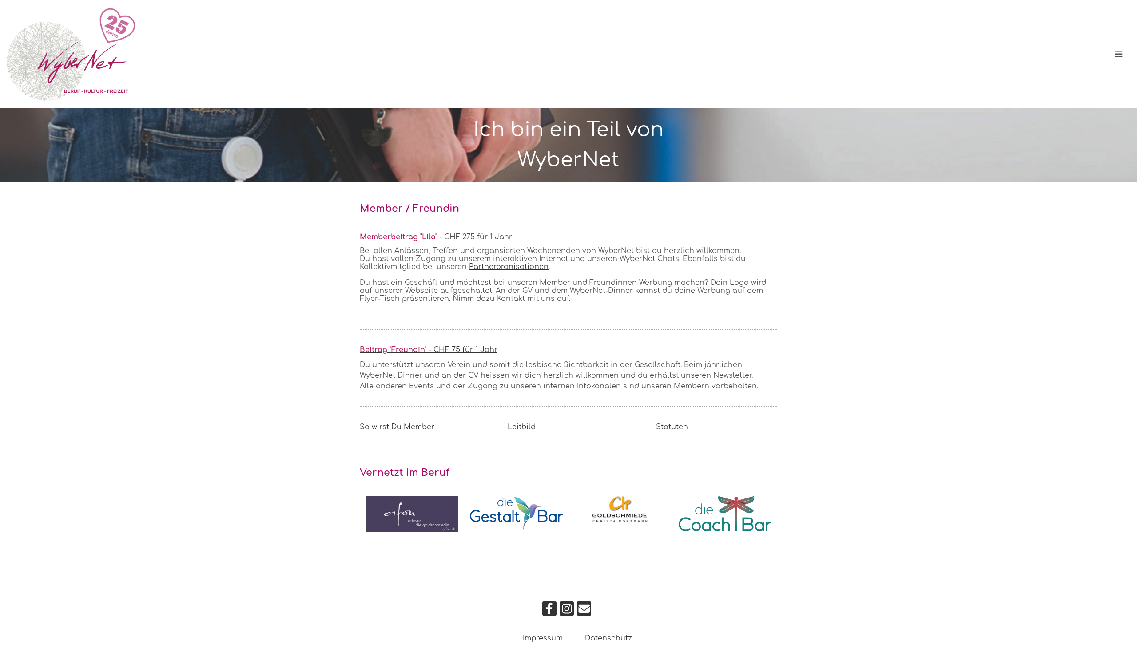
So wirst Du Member (397, 427)
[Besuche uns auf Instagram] (567, 611)
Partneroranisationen (509, 267)
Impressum (544, 638)
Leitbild (522, 427)
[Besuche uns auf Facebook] (549, 611)
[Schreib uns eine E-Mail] (584, 611)
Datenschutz (608, 638)
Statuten (672, 427)
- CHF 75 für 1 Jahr (428, 350)
